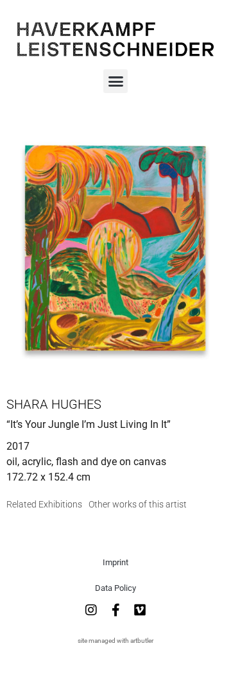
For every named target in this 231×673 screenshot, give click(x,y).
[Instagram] (91, 610)
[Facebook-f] (115, 610)
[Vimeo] (140, 610)
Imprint (115, 562)
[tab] (44, 504)
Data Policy (115, 588)
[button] (115, 81)
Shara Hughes (53, 404)
